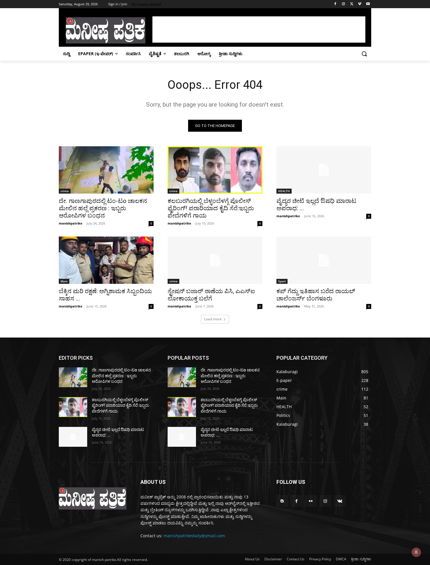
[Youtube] (367, 4)
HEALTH (284, 191)
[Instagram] (343, 4)
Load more (213, 319)
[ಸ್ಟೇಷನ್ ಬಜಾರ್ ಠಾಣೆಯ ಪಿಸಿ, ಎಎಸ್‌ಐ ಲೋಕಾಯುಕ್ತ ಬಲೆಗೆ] (215, 260)
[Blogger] (282, 501)
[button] (364, 54)
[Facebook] (335, 4)
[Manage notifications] (416, 552)
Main (64, 281)
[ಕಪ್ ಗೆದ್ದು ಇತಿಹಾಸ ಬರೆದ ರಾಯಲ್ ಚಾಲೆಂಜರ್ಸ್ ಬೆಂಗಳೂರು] (323, 260)
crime (65, 191)
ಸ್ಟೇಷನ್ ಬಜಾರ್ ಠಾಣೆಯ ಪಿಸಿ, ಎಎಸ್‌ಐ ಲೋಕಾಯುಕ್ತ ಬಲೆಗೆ (211, 295)
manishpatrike (70, 223)
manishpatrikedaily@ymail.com (194, 535)
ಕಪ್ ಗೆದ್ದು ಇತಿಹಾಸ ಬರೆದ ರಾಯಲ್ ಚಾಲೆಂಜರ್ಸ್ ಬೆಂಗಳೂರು (315, 295)
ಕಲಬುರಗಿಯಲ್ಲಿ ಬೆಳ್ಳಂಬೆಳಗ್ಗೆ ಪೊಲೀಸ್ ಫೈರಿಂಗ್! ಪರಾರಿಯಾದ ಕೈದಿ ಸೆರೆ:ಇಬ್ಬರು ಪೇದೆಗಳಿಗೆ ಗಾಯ (211, 208)
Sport (282, 281)
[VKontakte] (339, 501)
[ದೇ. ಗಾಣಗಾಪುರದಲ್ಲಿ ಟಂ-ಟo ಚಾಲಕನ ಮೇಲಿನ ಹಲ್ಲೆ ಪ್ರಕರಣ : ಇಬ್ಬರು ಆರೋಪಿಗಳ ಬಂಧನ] (106, 170)
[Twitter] (351, 4)
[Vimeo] (359, 4)
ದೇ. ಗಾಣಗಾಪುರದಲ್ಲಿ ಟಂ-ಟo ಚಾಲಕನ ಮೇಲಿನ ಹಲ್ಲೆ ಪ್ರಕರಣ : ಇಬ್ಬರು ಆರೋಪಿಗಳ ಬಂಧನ (103, 208)
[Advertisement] (258, 29)
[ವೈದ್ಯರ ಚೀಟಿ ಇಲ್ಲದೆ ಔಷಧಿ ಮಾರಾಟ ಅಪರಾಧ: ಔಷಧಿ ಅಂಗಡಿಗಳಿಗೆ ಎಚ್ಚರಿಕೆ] (323, 170)
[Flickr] (311, 501)
